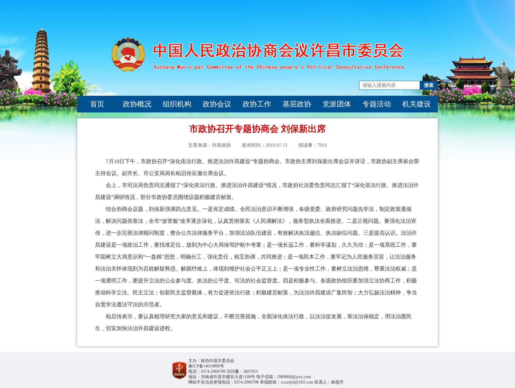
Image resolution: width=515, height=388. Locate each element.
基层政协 (297, 104)
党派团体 (336, 104)
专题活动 (376, 104)
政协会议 (217, 104)
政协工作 (257, 104)
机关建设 (416, 104)
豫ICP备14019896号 (206, 366)
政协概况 (137, 104)
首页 (97, 104)
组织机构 (177, 104)
